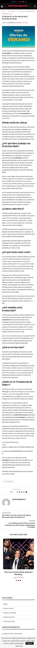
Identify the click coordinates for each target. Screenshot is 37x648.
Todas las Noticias (9, 621)
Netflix (5, 604)
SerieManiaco (12, 22)
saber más (19, 646)
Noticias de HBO (8, 608)
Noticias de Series (11, 11)
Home (3, 11)
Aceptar (29, 643)
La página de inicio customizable (12, 633)
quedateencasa (8, 481)
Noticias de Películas (9, 613)
